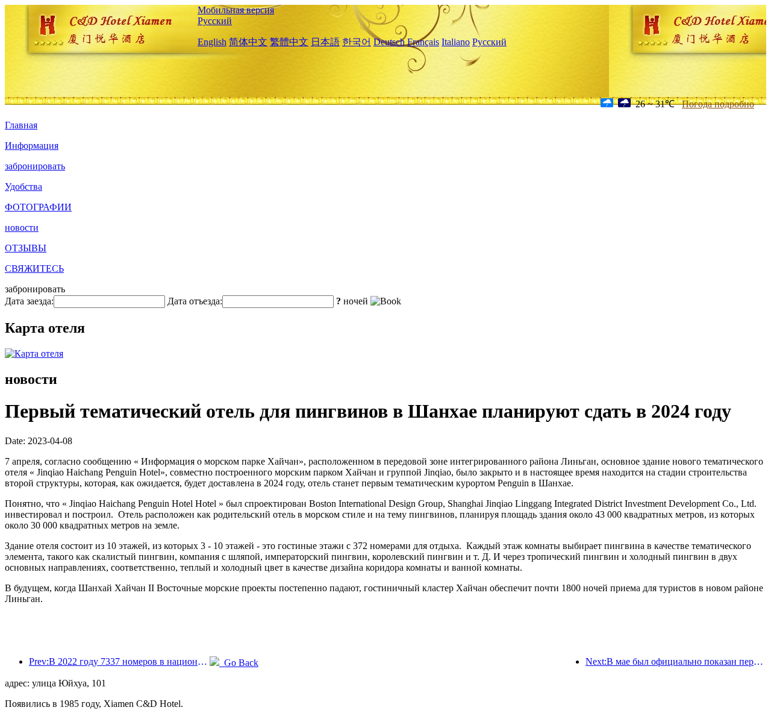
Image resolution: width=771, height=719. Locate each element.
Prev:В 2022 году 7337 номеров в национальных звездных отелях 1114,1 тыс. (119, 661)
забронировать (35, 166)
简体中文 (248, 42)
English (212, 42)
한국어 (356, 42)
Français (423, 42)
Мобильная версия (236, 10)
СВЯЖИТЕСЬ (34, 268)
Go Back (238, 663)
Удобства (23, 186)
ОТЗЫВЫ (25, 248)
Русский (215, 21)
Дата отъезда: (194, 301)
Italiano (456, 42)
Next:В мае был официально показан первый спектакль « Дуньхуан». (675, 661)
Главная (21, 125)
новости (22, 227)
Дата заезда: (29, 301)
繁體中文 (289, 42)
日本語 (325, 42)
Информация (31, 145)
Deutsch (389, 42)
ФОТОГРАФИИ (38, 207)
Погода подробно (718, 104)
